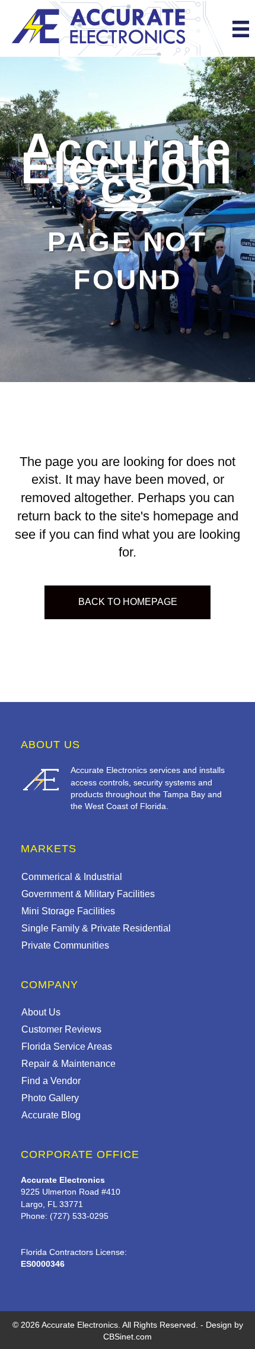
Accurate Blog (51, 1115)
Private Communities (65, 945)
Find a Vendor (51, 1081)
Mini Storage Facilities (68, 911)
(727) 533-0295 (79, 1216)
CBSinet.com (127, 1336)
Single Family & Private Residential (96, 928)
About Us (40, 1012)
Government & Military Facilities (88, 894)
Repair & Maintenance (68, 1064)
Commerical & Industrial (71, 877)
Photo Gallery (50, 1098)
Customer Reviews (61, 1029)
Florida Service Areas (66, 1046)
